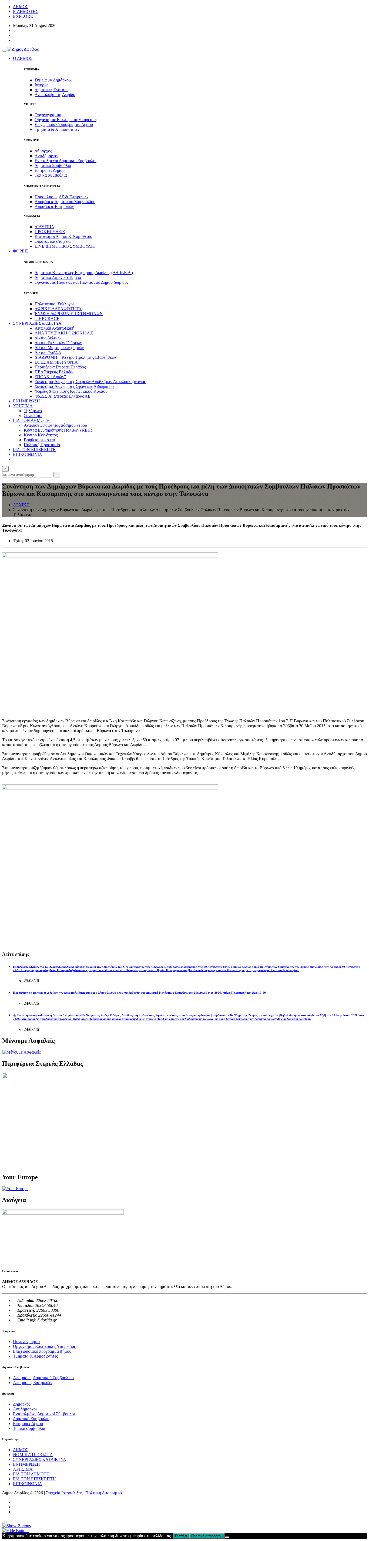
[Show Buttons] (16, 1525)
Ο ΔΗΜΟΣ (22, 58)
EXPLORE (23, 16)
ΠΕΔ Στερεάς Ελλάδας (54, 372)
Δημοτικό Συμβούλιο (53, 165)
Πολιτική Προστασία (42, 444)
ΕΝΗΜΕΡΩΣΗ (26, 401)
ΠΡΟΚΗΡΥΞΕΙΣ (50, 231)
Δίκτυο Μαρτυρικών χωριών (59, 347)
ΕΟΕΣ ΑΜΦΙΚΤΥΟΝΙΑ (56, 362)
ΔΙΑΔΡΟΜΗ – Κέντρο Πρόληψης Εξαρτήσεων (76, 357)
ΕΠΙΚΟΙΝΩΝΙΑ (27, 454)
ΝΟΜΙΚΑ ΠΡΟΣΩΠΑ (33, 1454)
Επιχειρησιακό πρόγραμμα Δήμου (64, 124)
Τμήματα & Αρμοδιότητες (57, 129)
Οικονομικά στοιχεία (53, 241)
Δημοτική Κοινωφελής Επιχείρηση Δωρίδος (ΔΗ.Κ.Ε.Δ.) (84, 272)
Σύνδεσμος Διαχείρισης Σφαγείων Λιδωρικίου (74, 386)
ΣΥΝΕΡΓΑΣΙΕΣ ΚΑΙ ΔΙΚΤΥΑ (39, 1459)
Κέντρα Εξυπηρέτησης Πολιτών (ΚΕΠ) (58, 430)
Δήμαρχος (43, 151)
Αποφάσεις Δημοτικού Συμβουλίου (65, 201)
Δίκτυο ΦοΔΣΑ (48, 352)
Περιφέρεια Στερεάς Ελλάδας (60, 367)
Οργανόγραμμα (48, 114)
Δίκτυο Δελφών (48, 338)
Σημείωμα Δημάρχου (53, 80)
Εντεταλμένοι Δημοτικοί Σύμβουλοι (65, 160)
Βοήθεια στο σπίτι (39, 440)
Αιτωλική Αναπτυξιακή (54, 328)
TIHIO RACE (47, 318)
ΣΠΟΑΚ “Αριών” (50, 376)
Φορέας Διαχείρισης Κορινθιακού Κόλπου (71, 391)
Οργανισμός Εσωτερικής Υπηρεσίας (66, 119)
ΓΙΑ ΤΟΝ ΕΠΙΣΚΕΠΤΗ (34, 449)
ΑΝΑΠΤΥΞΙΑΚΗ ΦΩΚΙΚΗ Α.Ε (64, 333)
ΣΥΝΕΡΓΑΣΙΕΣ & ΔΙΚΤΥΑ (37, 323)
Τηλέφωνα (33, 410)
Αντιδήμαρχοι (46, 155)
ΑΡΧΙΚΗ (21, 505)
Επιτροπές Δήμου (50, 170)
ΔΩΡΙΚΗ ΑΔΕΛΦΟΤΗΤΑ (58, 308)
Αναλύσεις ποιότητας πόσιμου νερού (55, 425)
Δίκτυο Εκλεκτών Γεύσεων (58, 342)
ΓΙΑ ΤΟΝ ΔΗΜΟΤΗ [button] (31, 420)
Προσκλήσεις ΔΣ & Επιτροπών (61, 196)
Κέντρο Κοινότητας (41, 435)
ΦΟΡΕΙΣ (20, 251)
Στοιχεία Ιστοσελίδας (64, 1493)
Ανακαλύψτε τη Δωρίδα (55, 94)
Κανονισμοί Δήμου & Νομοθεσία (63, 236)
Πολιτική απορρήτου (207, 1536)
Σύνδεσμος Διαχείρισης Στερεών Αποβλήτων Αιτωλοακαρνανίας (90, 381)
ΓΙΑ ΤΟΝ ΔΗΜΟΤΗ (31, 1474)
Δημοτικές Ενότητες (52, 89)
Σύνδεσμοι (33, 415)
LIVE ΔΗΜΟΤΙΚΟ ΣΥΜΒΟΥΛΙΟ (65, 246)
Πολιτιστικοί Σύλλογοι (54, 304)
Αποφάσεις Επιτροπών (54, 206)
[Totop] (4, 1522)
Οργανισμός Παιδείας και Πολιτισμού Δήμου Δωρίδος (81, 282)
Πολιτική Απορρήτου (103, 1493)
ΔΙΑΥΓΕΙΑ (44, 226)
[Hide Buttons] (15, 1530)
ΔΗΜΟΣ (20, 6)
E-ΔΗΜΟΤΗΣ (25, 11)
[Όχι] (227, 1537)
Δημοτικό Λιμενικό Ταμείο (58, 277)
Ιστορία (41, 85)
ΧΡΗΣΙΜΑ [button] (23, 406)
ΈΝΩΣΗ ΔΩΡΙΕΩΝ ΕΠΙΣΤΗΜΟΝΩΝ (69, 313)
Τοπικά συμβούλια (51, 175)
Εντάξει (181, 1536)
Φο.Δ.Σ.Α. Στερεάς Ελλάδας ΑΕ (62, 396)
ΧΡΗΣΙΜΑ (23, 1469)
